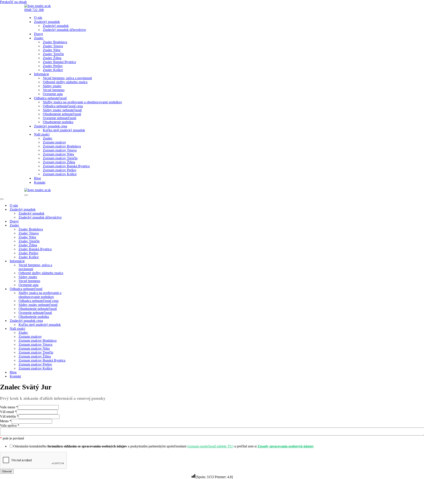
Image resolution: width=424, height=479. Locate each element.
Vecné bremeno (53, 90)
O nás (38, 17)
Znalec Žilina (52, 58)
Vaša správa (9, 425)
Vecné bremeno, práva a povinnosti (67, 78)
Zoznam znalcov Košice (60, 174)
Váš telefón (9, 416)
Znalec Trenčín (53, 54)
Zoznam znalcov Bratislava (62, 146)
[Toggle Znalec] (77, 225)
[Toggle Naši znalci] (77, 329)
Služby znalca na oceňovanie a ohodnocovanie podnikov (82, 102)
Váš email (8, 412)
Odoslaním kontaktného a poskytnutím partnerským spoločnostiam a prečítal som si (163, 446)
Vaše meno (9, 407)
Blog (37, 178)
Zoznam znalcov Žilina (59, 162)
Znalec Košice (53, 70)
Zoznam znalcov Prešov (59, 170)
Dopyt (38, 34)
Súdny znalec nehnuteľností (62, 110)
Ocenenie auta (53, 94)
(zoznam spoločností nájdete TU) (210, 446)
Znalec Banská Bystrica (59, 62)
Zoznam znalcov (54, 142)
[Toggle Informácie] (77, 261)
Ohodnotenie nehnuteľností (62, 114)
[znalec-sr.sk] (37, 6)
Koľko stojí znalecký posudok (64, 130)
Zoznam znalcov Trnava (60, 150)
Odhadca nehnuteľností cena (63, 106)
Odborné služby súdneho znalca (65, 82)
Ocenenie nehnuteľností (59, 118)
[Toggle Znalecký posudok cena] (77, 321)
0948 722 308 (34, 10)
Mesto (5, 421)
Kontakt (39, 182)
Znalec (47, 138)
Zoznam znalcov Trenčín (60, 158)
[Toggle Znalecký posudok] (77, 209)
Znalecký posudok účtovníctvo (64, 30)
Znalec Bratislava (55, 42)
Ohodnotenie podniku (58, 122)
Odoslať (7, 471)
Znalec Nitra (51, 50)
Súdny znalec (52, 86)
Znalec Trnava (53, 46)
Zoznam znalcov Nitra (58, 154)
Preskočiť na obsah (13, 2)
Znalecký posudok (56, 26)
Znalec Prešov (53, 66)
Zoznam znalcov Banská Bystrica (66, 166)
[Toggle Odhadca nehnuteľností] (77, 289)
